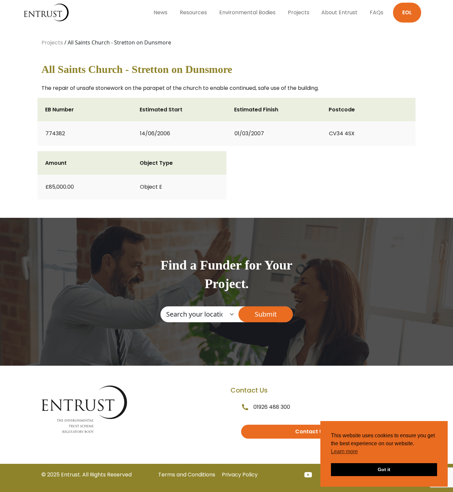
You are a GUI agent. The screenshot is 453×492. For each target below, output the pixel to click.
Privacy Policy (240, 474)
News (160, 12)
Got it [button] (384, 469)
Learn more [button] (344, 451)
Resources (193, 12)
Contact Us (310, 431)
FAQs (376, 12)
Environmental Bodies (247, 12)
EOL (407, 12)
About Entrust (339, 12)
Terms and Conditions (186, 474)
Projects (298, 12)
